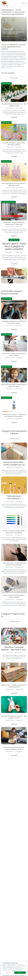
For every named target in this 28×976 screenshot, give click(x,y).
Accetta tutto (20, 972)
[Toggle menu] (25, 3)
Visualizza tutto (14, 78)
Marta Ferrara (10, 147)
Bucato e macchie (8, 29)
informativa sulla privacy (17, 970)
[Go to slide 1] (22, 39)
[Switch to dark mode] (23, 3)
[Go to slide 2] (23, 39)
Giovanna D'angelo (10, 187)
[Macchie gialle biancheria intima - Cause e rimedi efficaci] (14, 29)
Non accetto (8, 972)
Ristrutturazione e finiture (8, 202)
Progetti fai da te (6, 83)
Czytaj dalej (14, 263)
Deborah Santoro (7, 36)
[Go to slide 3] (24, 39)
